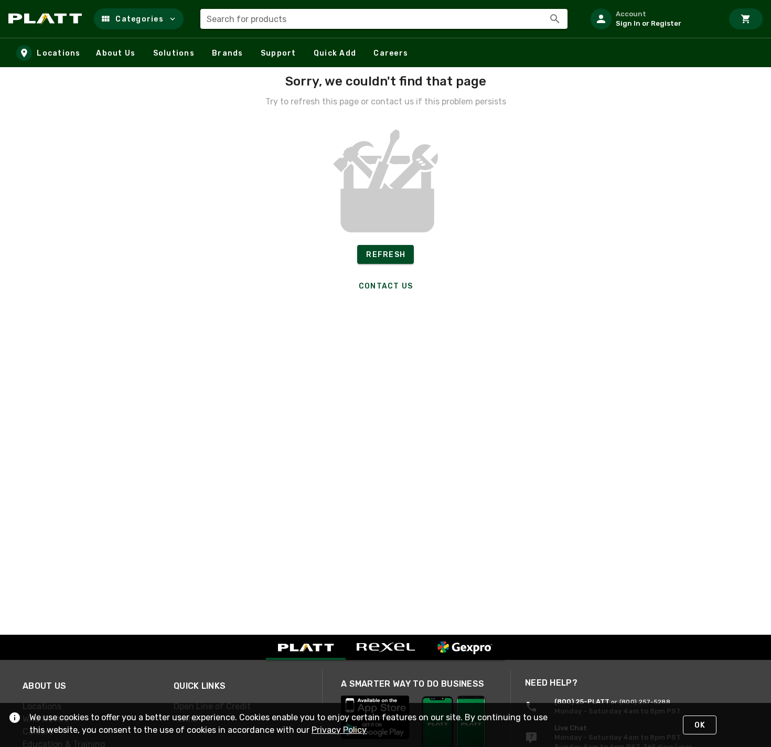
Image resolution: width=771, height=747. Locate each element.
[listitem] (652, 19)
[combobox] (383, 19)
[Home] (46, 18)
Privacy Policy (339, 730)
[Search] (555, 19)
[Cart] (746, 18)
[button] (139, 18)
